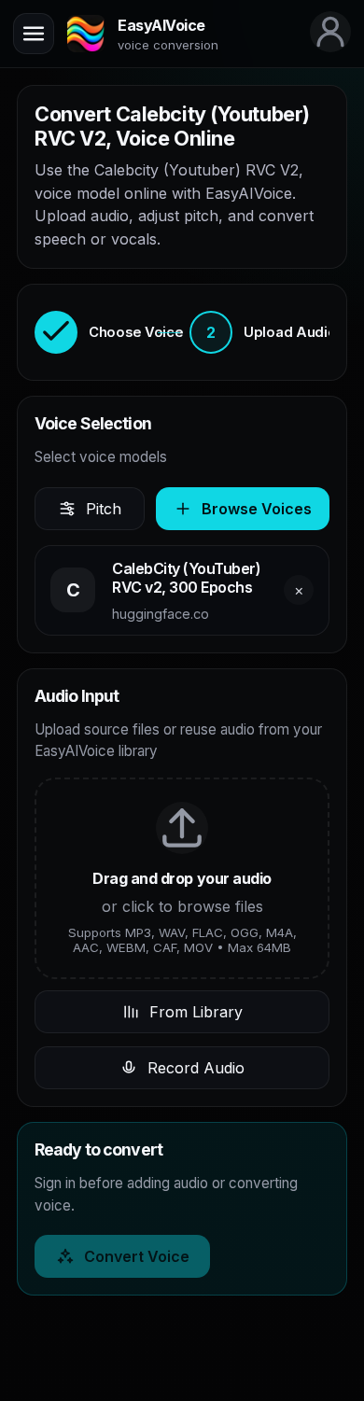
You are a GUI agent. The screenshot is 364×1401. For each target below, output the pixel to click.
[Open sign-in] (330, 31)
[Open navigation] (33, 33)
